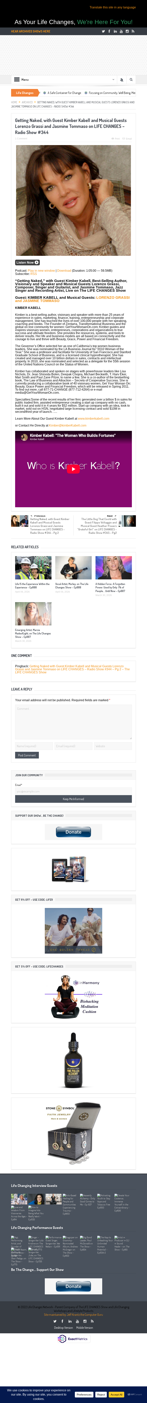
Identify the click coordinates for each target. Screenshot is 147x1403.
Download (64, 270)
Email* (18, 785)
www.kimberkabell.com (93, 418)
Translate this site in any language (113, 7)
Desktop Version (63, 1327)
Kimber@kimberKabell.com (67, 425)
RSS (33, 273)
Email (129, 138)
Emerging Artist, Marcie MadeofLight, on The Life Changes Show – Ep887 (33, 633)
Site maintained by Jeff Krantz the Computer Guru (73, 1315)
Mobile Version (84, 1327)
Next (110, 515)
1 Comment (21, 138)
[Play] (27, 264)
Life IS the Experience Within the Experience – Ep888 (32, 585)
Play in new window (41, 270)
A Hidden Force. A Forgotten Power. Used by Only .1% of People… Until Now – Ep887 (110, 587)
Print (117, 138)
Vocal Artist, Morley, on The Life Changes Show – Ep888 (71, 585)
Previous (39, 516)
